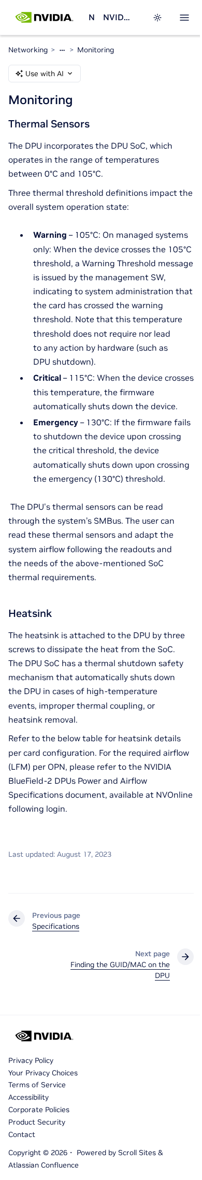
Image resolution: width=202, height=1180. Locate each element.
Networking (92, 17)
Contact (21, 1134)
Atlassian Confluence (43, 1165)
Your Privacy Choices (43, 1072)
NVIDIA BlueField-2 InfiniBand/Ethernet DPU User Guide (117, 17)
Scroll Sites (137, 1152)
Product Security (36, 1122)
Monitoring (95, 49)
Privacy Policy (30, 1060)
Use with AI (44, 73)
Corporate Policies (38, 1109)
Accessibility (28, 1097)
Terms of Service (37, 1084)
